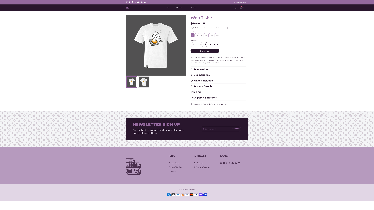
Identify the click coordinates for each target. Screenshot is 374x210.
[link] (137, 167)
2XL (212, 35)
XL (206, 35)
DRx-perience (180, 8)
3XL (218, 35)
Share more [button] (223, 104)
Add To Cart (214, 44)
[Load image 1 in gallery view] (131, 82)
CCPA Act (172, 171)
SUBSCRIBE (235, 129)
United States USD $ (240, 2)
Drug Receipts (189, 189)
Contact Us (198, 163)
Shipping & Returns (201, 167)
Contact (193, 8)
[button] (168, 7)
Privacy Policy (174, 163)
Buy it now (205, 51)
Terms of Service (175, 167)
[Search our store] (235, 8)
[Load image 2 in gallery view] (143, 82)
